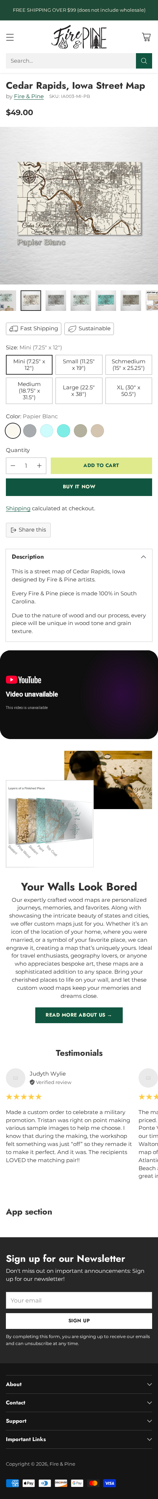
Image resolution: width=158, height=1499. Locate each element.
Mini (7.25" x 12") (29, 364)
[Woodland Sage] (80, 431)
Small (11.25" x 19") (79, 364)
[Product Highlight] (79, 694)
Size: (34, 347)
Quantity (18, 450)
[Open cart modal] (146, 36)
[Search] (144, 61)
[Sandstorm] (97, 431)
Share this (32, 529)
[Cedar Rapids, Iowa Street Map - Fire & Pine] (79, 205)
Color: (32, 416)
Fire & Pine (29, 96)
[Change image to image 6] (131, 300)
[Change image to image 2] (31, 300)
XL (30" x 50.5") (128, 390)
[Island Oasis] (64, 431)
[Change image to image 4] (81, 300)
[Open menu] (9, 36)
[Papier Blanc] (13, 431)
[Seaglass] (47, 431)
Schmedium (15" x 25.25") (129, 364)
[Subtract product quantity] (12, 466)
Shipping (18, 508)
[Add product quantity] (39, 466)
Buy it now (79, 486)
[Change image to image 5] (106, 300)
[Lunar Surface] (30, 431)
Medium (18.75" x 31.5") (29, 391)
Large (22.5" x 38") (79, 390)
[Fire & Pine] (79, 36)
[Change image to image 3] (56, 300)
